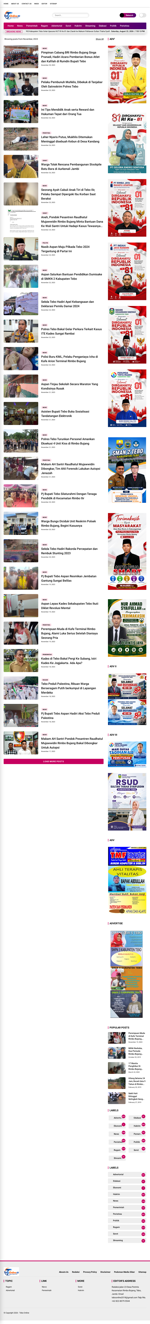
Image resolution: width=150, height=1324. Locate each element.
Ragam (44, 25)
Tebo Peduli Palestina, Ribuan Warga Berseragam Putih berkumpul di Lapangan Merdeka (68, 688)
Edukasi (102, 25)
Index (36, 4)
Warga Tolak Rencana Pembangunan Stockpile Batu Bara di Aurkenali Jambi (71, 167)
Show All (100, 39)
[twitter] (131, 3)
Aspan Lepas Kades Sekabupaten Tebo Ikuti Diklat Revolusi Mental (69, 606)
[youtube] (140, 3)
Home (6, 4)
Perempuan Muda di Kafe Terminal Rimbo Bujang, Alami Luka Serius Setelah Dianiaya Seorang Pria (69, 633)
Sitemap (53, 4)
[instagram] (136, 3)
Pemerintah (32, 25)
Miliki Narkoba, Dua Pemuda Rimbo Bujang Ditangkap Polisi (136, 1051)
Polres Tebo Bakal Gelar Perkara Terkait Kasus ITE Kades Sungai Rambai (71, 331)
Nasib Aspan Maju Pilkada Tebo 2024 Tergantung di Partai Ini (65, 249)
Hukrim (78, 25)
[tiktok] (145, 3)
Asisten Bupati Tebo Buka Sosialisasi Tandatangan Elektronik (65, 414)
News (20, 25)
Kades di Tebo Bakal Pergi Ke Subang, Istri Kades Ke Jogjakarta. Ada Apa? (68, 661)
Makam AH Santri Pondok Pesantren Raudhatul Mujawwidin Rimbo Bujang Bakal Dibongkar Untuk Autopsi (72, 743)
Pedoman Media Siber (124, 1272)
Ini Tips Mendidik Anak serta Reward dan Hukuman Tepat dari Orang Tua (67, 112)
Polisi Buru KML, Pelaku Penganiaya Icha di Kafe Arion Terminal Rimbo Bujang (69, 359)
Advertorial (56, 25)
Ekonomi (118, 1125)
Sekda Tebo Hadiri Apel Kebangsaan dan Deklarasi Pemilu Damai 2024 (67, 304)
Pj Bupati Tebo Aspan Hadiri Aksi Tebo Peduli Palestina (70, 716)
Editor (44, 4)
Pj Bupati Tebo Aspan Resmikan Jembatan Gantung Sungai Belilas (68, 578)
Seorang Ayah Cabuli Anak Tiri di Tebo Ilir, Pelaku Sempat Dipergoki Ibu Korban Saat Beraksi (68, 194)
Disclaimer (105, 1272)
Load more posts (53, 761)
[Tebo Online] (12, 18)
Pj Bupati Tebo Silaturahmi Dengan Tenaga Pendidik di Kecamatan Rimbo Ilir (69, 496)
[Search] (86, 15)
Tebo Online (24, 1313)
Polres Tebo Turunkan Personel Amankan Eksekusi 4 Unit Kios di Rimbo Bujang (68, 441)
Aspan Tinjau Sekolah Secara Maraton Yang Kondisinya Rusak (69, 386)
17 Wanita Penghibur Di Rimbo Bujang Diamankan (135, 1066)
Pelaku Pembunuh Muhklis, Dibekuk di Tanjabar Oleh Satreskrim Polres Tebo (72, 84)
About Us (15, 4)
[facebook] (127, 3)
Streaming (90, 25)
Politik (113, 25)
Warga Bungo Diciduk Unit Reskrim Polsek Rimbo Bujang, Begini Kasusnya (68, 523)
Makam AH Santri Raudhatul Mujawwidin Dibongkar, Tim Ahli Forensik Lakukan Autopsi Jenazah (70, 468)
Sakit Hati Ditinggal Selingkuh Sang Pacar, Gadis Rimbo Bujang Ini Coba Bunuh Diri (136, 1096)
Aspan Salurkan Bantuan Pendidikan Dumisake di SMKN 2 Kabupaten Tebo (71, 276)
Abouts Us (63, 1272)
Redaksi (76, 1272)
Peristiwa (124, 25)
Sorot (68, 25)
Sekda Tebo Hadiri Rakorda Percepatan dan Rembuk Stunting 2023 (69, 551)
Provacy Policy (90, 1272)
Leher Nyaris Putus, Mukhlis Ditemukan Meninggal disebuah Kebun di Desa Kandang (70, 139)
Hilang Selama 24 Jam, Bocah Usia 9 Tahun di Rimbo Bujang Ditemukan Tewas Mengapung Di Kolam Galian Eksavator (137, 1081)
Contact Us (26, 4)
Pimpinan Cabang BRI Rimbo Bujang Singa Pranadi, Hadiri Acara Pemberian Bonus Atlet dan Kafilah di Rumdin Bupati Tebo (70, 57)
